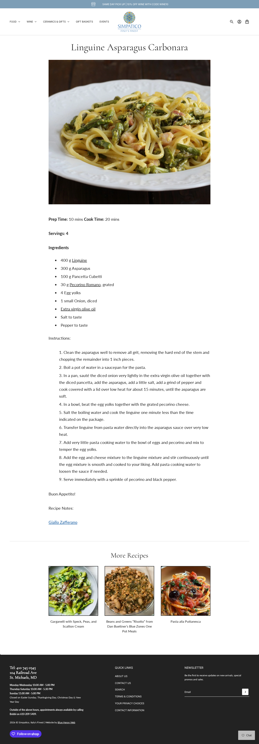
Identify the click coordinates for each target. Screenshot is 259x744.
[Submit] (245, 692)
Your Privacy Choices (129, 703)
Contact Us (123, 683)
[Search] (231, 21)
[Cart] (247, 21)
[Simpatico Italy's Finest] (129, 22)
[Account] (239, 21)
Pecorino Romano (85, 284)
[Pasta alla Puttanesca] (185, 591)
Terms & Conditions (128, 696)
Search (120, 689)
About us (121, 676)
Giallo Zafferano (63, 522)
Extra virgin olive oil (78, 308)
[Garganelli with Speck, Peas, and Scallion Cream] (73, 591)
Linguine (79, 260)
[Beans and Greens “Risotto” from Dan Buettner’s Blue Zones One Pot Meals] (129, 591)
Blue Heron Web (66, 722)
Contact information (129, 710)
